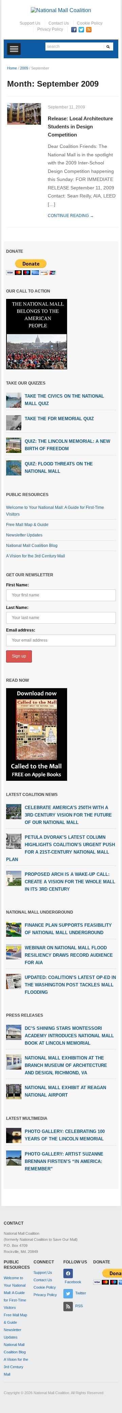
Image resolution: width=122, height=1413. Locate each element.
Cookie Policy (89, 23)
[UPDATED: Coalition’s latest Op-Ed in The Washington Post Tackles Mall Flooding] (13, 981)
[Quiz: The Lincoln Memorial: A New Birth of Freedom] (13, 445)
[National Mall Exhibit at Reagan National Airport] (13, 1091)
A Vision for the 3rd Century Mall (35, 556)
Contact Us (58, 23)
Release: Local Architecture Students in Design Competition (80, 126)
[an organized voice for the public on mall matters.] (61, 10)
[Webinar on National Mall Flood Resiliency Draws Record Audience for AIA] (13, 951)
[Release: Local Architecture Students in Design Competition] (24, 113)
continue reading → (71, 215)
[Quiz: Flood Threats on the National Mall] (13, 467)
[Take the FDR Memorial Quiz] (13, 422)
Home (12, 68)
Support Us (30, 23)
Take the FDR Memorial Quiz (59, 418)
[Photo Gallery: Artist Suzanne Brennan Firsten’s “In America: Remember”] (13, 1157)
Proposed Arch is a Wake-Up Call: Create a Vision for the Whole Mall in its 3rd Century (70, 882)
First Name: (17, 585)
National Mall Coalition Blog (32, 545)
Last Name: (17, 607)
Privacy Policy (50, 29)
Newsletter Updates (24, 535)
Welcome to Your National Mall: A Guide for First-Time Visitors (15, 1293)
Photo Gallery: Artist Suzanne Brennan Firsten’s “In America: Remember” (64, 1161)
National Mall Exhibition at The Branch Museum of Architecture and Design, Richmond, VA (66, 1065)
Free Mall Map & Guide (27, 524)
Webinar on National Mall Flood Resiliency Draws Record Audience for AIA (69, 955)
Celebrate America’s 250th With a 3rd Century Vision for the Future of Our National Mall (68, 815)
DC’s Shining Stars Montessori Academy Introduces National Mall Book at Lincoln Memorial (69, 1036)
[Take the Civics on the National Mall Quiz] (13, 400)
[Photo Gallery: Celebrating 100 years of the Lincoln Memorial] (13, 1135)
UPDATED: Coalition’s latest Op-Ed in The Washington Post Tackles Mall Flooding (70, 985)
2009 (24, 68)
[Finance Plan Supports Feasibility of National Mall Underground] (13, 928)
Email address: (20, 630)
